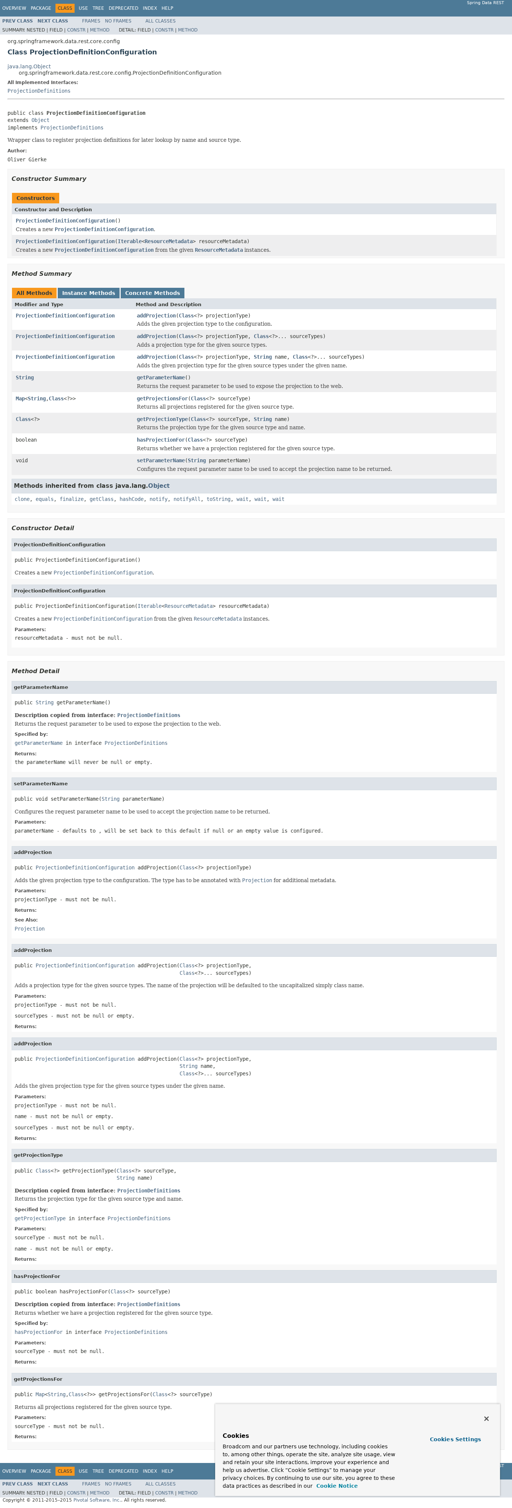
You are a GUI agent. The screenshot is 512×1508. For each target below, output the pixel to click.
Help (167, 8)
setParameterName (161, 460)
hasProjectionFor (161, 440)
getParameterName (161, 377)
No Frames (118, 21)
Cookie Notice (336, 1486)
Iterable (130, 241)
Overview (14, 8)
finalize (72, 499)
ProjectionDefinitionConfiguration (65, 221)
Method (99, 30)
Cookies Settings (455, 1439)
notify (159, 499)
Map (20, 398)
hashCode (132, 499)
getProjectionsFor (162, 398)
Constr (76, 30)
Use (83, 8)
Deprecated (123, 8)
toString (219, 499)
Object (40, 120)
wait (243, 499)
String (263, 357)
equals (45, 499)
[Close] (486, 1418)
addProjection (156, 316)
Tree (98, 8)
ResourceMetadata (169, 241)
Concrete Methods (152, 293)
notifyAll (187, 499)
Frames (91, 21)
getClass (102, 499)
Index (150, 8)
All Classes (160, 21)
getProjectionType (162, 419)
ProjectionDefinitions (38, 91)
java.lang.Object (29, 66)
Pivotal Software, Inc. (97, 1500)
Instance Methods (88, 293)
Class (186, 316)
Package (41, 8)
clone (22, 499)
